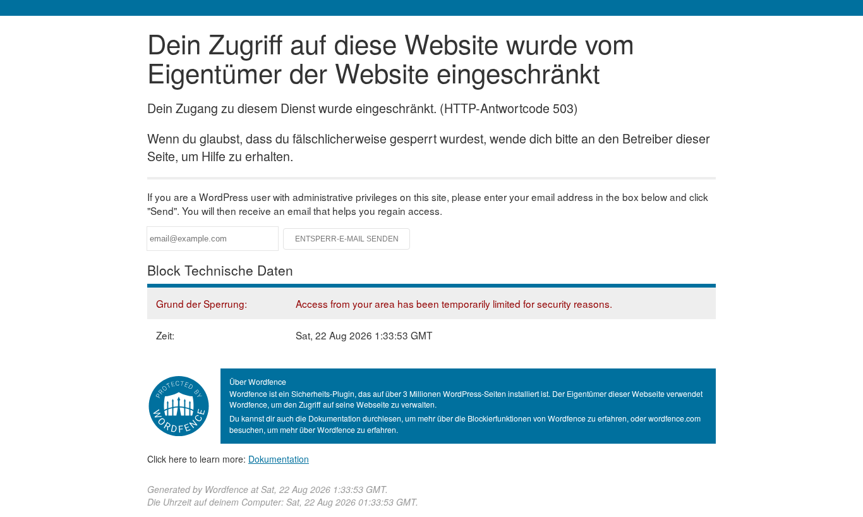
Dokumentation (278, 459)
